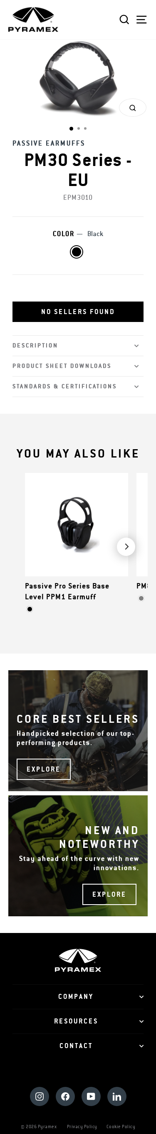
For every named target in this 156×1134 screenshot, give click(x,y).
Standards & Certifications (64, 386)
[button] (78, 312)
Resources (76, 1021)
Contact (76, 1046)
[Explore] (78, 730)
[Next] (126, 547)
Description (35, 345)
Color (78, 234)
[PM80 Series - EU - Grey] (141, 598)
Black (76, 252)
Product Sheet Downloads (61, 366)
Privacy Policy (82, 1126)
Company (76, 997)
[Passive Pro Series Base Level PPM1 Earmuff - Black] (30, 609)
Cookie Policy (121, 1126)
